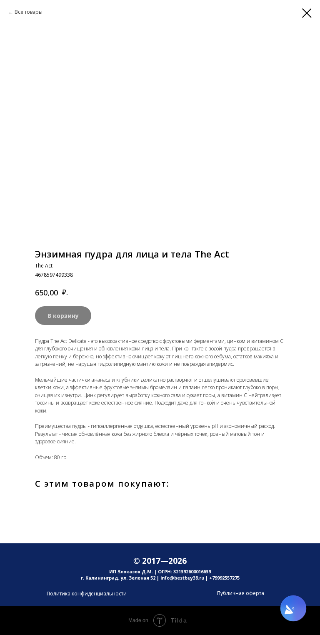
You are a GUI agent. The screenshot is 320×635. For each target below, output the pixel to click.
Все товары (28, 11)
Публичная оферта (240, 593)
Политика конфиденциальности (87, 593)
